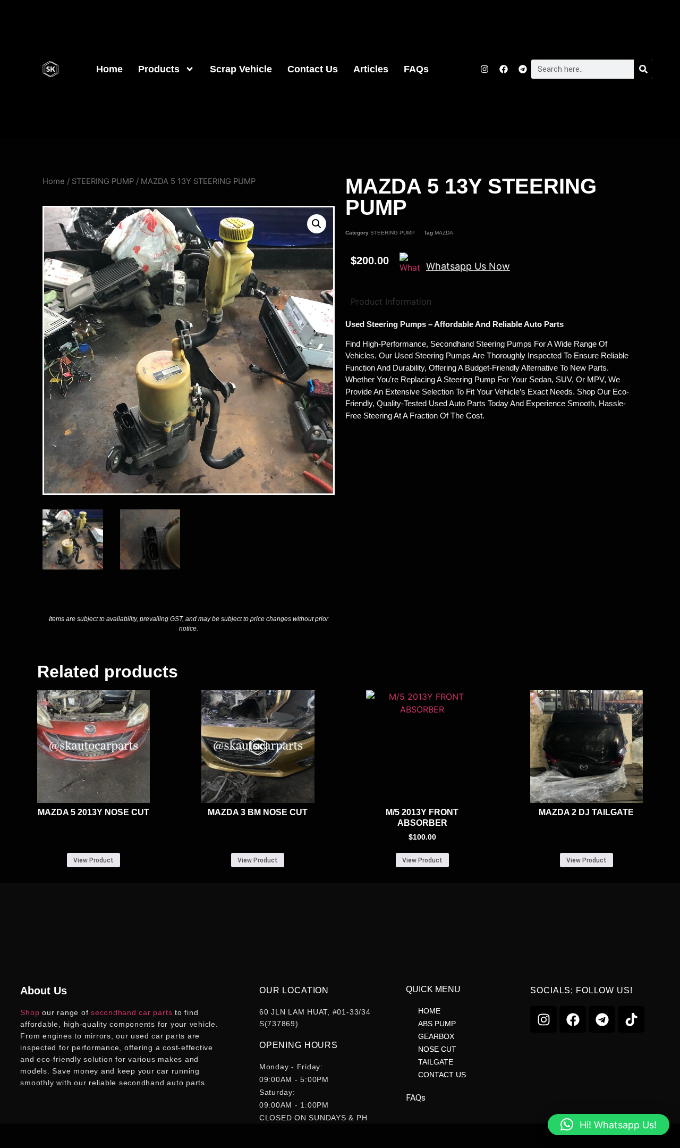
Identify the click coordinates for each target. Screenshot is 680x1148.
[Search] (643, 69)
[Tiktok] (631, 1019)
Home (109, 69)
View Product (93, 860)
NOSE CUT (437, 1049)
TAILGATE (435, 1062)
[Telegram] (522, 69)
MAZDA (444, 233)
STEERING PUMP (103, 181)
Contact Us (312, 69)
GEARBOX (436, 1036)
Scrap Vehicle (241, 69)
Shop (29, 1012)
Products (159, 69)
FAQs (416, 69)
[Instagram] (484, 69)
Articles (370, 69)
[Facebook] (503, 69)
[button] (316, 223)
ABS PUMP (437, 1023)
